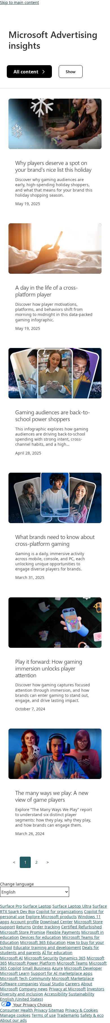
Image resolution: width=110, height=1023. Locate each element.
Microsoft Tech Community (25, 978)
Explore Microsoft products (51, 916)
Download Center (56, 921)
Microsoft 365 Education (43, 942)
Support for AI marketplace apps (62, 973)
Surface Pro (11, 906)
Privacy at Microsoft (67, 989)
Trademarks (68, 1015)
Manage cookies (15, 1015)
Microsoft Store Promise (22, 932)
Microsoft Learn (15, 973)
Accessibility (55, 994)
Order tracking (46, 926)
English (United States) (21, 999)
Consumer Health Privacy (23, 1010)
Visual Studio (51, 983)
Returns (23, 926)
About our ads (13, 1020)
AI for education (57, 952)
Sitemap (56, 1010)
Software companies (19, 983)
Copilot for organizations (59, 911)
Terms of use (44, 1015)
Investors (95, 989)
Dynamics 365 (72, 958)
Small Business (36, 968)
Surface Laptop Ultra (71, 906)
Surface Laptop (37, 906)
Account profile (24, 921)
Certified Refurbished (81, 926)
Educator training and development (47, 947)
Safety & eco (92, 1015)
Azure (57, 968)
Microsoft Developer (83, 968)
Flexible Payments (63, 932)
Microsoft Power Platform (32, 963)
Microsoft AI (11, 958)
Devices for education (40, 937)
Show (71, 71)
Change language (17, 884)
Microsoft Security (41, 958)
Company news (33, 989)
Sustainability (81, 994)
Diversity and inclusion (21, 994)
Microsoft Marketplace (73, 978)
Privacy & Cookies (81, 1010)
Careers (72, 983)
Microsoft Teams (72, 963)
